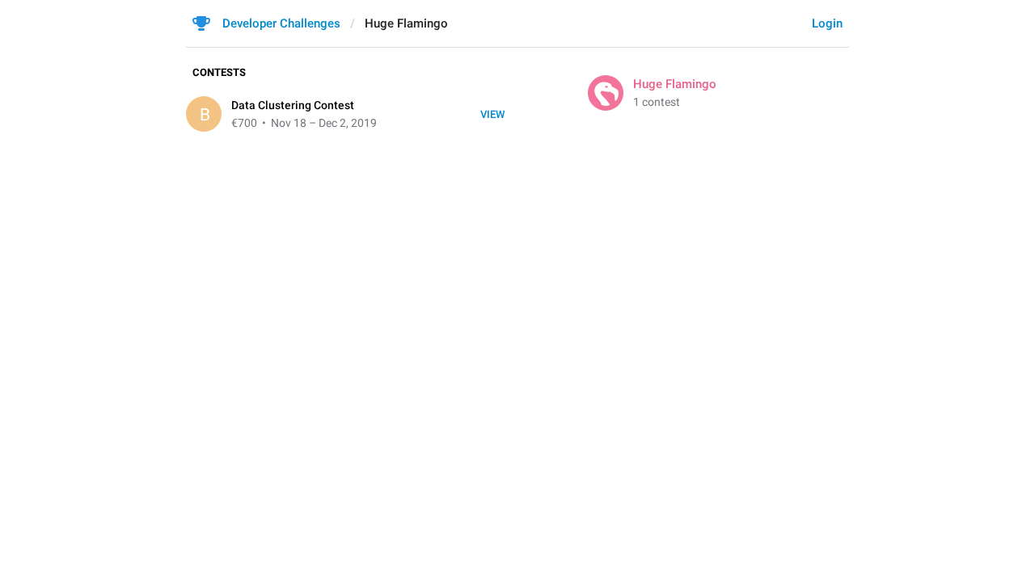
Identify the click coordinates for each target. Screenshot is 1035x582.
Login (827, 23)
